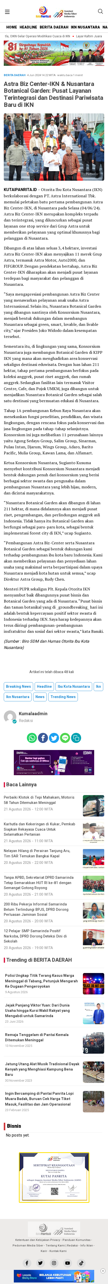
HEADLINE (28, 27)
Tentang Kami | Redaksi (62, 1245)
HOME (11, 27)
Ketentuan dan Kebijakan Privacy (37, 1240)
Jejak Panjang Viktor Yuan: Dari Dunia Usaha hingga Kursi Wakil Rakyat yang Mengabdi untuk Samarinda (37, 1011)
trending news (63, 697)
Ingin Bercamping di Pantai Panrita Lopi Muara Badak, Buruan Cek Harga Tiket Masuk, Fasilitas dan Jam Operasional (39, 1099)
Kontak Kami (58, 1251)
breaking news (18, 686)
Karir (44, 1251)
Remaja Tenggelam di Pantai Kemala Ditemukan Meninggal (37, 1037)
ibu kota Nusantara (74, 686)
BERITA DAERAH (54, 27)
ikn (98, 686)
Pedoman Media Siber (28, 1245)
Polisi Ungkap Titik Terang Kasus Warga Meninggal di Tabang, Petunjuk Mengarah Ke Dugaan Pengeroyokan (41, 981)
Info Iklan (86, 1245)
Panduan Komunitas (76, 1240)
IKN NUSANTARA (85, 27)
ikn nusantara (17, 697)
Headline (44, 686)
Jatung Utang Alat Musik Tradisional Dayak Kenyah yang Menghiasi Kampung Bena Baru (42, 1069)
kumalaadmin (33, 713)
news (39, 697)
